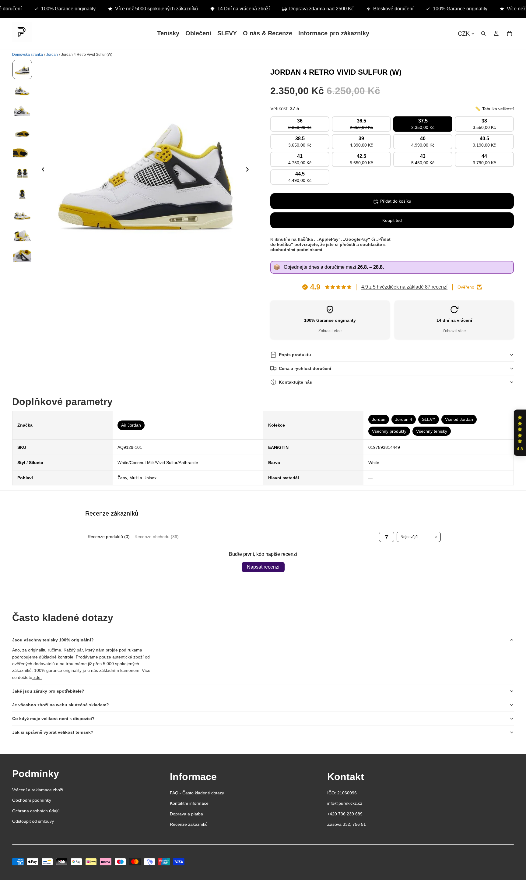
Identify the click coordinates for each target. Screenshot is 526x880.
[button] (520, 433)
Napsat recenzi (263, 567)
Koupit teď (392, 220)
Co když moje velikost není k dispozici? (53, 718)
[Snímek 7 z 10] (22, 194)
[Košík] (509, 33)
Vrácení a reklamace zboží (37, 789)
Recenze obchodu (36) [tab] (157, 536)
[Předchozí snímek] (41, 170)
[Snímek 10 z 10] (22, 256)
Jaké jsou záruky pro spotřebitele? (48, 691)
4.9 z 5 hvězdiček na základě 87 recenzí (404, 286)
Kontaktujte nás (295, 382)
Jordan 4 (403, 419)
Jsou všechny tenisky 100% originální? (53, 639)
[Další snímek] (249, 170)
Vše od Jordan (459, 419)
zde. (37, 677)
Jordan (378, 419)
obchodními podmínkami (296, 249)
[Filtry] (386, 536)
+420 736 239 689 (345, 813)
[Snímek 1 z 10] (22, 69)
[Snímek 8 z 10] (22, 214)
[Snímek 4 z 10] (22, 131)
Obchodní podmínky (31, 800)
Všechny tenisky (431, 431)
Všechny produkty (389, 431)
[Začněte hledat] (483, 33)
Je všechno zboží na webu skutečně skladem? (60, 704)
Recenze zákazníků (189, 824)
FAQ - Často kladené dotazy (197, 792)
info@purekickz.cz (344, 803)
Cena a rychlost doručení (305, 368)
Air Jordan (131, 425)
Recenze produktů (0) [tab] (109, 536)
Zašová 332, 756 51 (346, 824)
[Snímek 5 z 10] (22, 152)
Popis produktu (295, 354)
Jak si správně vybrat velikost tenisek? (52, 732)
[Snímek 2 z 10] (22, 90)
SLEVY (428, 419)
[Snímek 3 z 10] (22, 111)
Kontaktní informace (189, 803)
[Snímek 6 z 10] (22, 173)
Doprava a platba (186, 813)
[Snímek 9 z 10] (22, 235)
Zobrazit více (330, 330)
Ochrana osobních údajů (36, 810)
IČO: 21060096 (342, 792)
